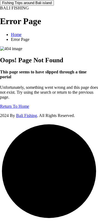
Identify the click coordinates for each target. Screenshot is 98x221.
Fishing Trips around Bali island (27, 3)
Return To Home (14, 106)
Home (16, 34)
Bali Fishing (26, 115)
